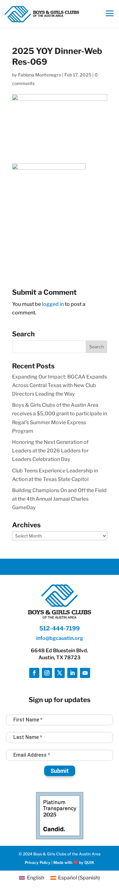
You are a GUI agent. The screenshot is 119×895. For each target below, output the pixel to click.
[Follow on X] (60, 673)
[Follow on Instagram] (47, 673)
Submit (59, 770)
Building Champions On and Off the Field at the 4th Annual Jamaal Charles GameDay (59, 498)
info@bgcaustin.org (59, 638)
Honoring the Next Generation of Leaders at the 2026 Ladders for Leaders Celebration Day (50, 450)
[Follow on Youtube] (85, 673)
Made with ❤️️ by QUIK (73, 862)
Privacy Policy (37, 862)
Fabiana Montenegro (39, 74)
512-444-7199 (59, 628)
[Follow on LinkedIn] (72, 673)
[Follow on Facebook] (34, 673)
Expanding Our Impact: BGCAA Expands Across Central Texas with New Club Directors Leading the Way (59, 385)
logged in (53, 304)
